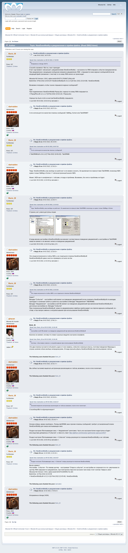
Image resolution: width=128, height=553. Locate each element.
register (27, 14)
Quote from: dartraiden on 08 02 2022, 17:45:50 (44, 60)
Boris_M (12, 54)
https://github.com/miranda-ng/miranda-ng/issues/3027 (87, 433)
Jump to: (92, 534)
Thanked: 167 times (12, 342)
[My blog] (7, 135)
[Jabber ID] (12, 347)
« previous (116, 38)
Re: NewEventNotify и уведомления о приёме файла (52, 106)
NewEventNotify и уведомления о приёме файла (51, 53)
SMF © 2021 (63, 548)
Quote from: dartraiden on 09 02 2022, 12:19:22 (44, 204)
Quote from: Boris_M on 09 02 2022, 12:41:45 (43, 327)
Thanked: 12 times (12, 66)
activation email (21, 16)
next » (121, 38)
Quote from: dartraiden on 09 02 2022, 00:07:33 (44, 146)
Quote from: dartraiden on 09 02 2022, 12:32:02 (44, 289)
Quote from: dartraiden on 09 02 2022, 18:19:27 (44, 457)
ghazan (11, 319)
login (22, 14)
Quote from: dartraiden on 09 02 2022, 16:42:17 (44, 402)
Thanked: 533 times (12, 132)
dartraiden (13, 106)
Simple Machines (73, 548)
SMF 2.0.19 (55, 548)
